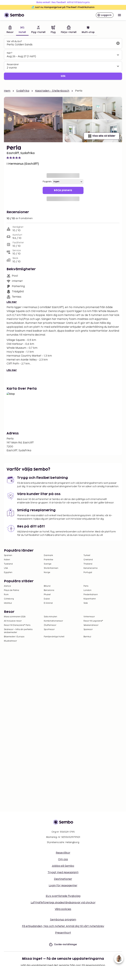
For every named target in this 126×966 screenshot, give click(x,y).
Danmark (48, 555)
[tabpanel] (63, 59)
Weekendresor (91, 625)
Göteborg (9, 599)
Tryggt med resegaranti (63, 872)
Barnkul (87, 636)
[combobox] (60, 44)
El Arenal (48, 603)
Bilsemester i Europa (14, 636)
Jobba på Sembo (63, 866)
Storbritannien (51, 568)
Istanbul (8, 603)
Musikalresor (10, 641)
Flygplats (47, 181)
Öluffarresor (50, 625)
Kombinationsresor (53, 621)
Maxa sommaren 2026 (15, 616)
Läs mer (12, 302)
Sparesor (88, 629)
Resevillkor (63, 852)
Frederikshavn (91, 594)
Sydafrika (22, 90)
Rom (6, 594)
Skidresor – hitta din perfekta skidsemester (18, 631)
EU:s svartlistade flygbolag (63, 896)
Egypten (8, 572)
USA (6, 568)
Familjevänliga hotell (54, 636)
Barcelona (49, 590)
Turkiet (87, 555)
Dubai (47, 599)
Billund (47, 586)
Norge (47, 572)
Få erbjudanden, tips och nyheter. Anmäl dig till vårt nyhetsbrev (63, 926)
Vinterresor (89, 616)
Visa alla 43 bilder (103, 136)
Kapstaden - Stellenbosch (52, 90)
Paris (86, 586)
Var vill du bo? (14, 41)
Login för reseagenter (63, 885)
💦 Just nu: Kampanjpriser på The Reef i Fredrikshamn (63, 7)
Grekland (88, 559)
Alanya (7, 586)
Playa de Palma (11, 590)
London (87, 590)
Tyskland (8, 564)
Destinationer (63, 879)
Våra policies (63, 909)
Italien (7, 559)
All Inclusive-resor (13, 621)
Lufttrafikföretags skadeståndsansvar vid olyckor (63, 902)
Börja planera (63, 190)
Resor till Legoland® (93, 621)
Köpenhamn (90, 599)
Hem (7, 90)
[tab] (10, 30)
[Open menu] (119, 15)
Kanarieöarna (90, 568)
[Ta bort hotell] (118, 43)
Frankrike (48, 559)
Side (86, 603)
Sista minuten (50, 616)
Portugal (88, 572)
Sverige (47, 564)
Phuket (47, 594)
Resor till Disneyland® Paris (17, 625)
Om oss (63, 859)
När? (9, 53)
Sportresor (49, 629)
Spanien (8, 555)
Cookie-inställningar (65, 944)
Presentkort (63, 932)
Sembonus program (63, 919)
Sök (63, 76)
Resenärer (13, 64)
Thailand (88, 564)
